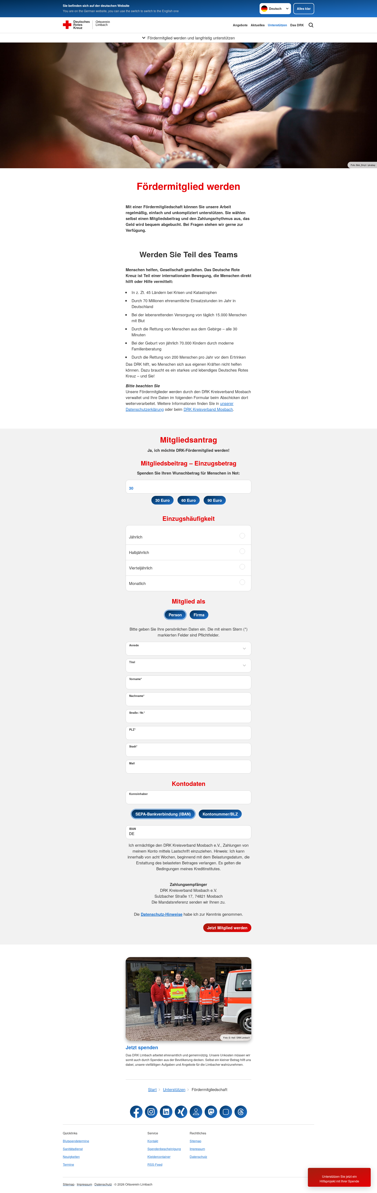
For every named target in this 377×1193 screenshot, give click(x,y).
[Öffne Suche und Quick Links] (311, 25)
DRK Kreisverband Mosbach (208, 409)
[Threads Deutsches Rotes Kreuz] (240, 1112)
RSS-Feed (154, 1164)
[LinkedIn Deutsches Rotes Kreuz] (166, 1112)
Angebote (240, 25)
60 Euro (188, 500)
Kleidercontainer (158, 1156)
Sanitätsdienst (73, 1149)
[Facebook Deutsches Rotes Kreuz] (136, 1112)
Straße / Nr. (137, 713)
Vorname (135, 679)
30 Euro (162, 500)
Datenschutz (198, 1156)
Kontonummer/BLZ (220, 814)
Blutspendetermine (76, 1141)
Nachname (136, 696)
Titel (132, 662)
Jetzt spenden (142, 1047)
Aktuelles (258, 25)
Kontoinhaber (138, 794)
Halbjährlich (139, 552)
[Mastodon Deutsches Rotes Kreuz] (211, 1112)
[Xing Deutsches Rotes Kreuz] (181, 1112)
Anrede (134, 645)
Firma (199, 614)
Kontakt (152, 1141)
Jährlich (135, 537)
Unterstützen (277, 25)
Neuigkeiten (71, 1156)
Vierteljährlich (140, 568)
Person (175, 614)
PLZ (132, 729)
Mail (132, 763)
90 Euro (215, 500)
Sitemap (195, 1141)
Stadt (133, 746)
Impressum (197, 1149)
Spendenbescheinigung (164, 1149)
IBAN (132, 829)
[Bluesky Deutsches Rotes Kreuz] (226, 1112)
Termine (68, 1164)
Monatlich (137, 583)
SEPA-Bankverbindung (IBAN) (163, 814)
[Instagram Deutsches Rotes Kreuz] (151, 1112)
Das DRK (297, 25)
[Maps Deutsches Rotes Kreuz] (196, 1112)
